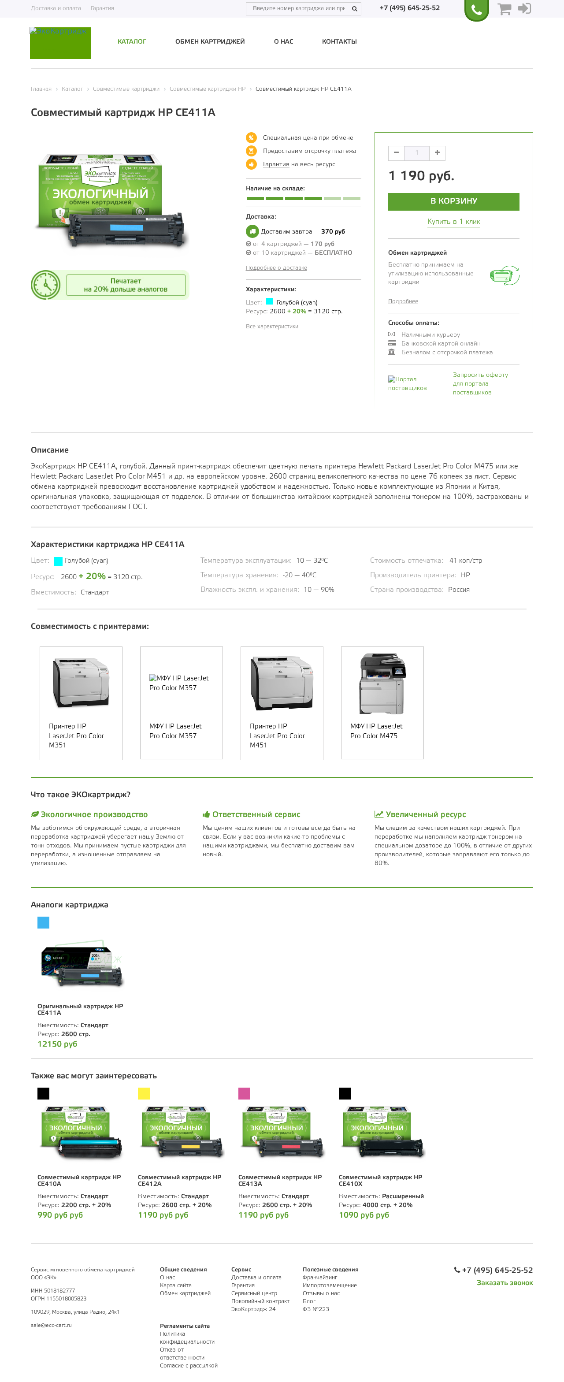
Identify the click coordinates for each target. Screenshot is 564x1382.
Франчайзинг (320, 1277)
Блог (309, 1301)
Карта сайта (176, 1285)
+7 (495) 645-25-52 (410, 8)
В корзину (453, 201)
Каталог (132, 42)
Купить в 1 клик (453, 222)
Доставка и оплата (56, 8)
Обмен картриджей (210, 42)
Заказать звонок (505, 1283)
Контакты (339, 42)
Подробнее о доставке (276, 268)
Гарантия (102, 8)
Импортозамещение (330, 1285)
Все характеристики (272, 326)
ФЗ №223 (316, 1309)
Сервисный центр (254, 1293)
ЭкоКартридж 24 (253, 1309)
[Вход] (524, 9)
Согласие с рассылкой (189, 1365)
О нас (283, 42)
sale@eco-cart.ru (51, 1325)
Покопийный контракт (260, 1301)
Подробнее (403, 301)
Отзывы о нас (321, 1293)
